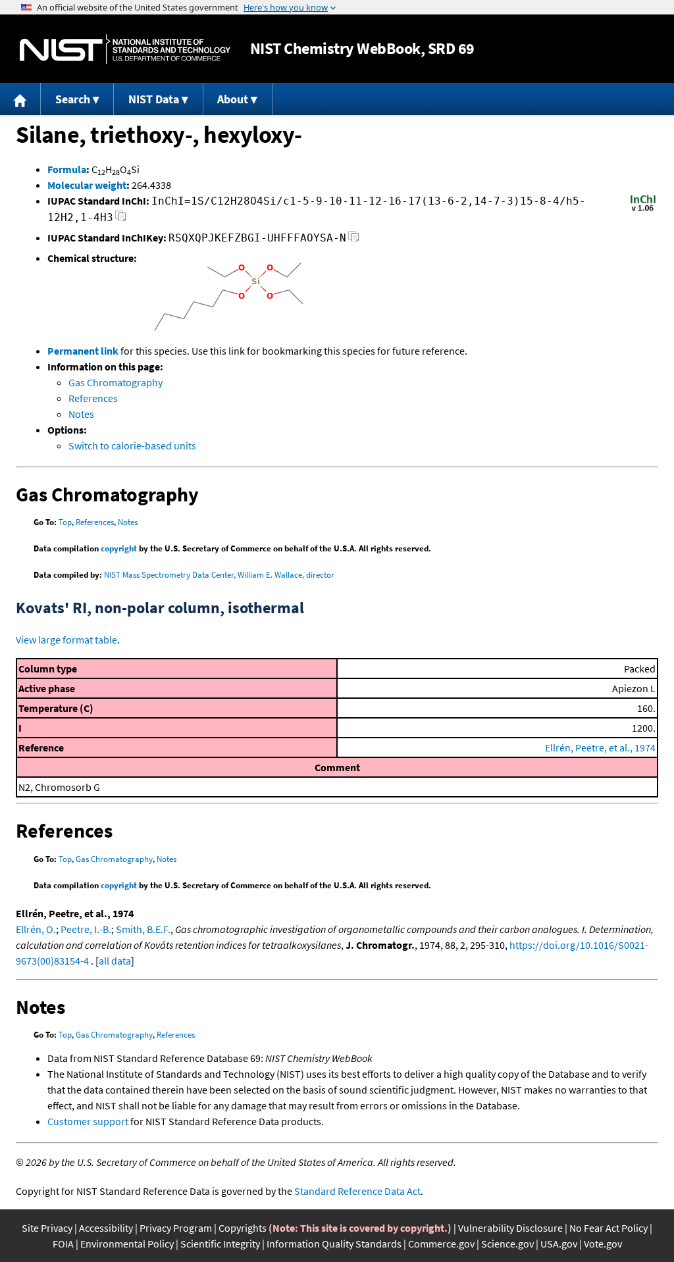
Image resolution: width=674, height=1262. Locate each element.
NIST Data (153, 99)
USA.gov (558, 1243)
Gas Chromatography (115, 382)
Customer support (87, 1121)
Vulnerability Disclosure (510, 1227)
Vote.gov (603, 1243)
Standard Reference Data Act (357, 1191)
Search (72, 99)
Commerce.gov (441, 1243)
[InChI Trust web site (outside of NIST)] (643, 209)
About (232, 99)
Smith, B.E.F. (143, 929)
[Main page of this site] (20, 99)
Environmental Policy (127, 1243)
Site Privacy (47, 1227)
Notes (81, 413)
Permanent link (82, 350)
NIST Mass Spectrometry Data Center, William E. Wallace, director (219, 574)
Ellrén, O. (36, 929)
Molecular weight (86, 184)
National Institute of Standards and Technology (125, 49)
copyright (119, 548)
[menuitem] (20, 99)
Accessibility (106, 1227)
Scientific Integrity (220, 1243)
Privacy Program (176, 1227)
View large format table (66, 639)
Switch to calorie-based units (132, 445)
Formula (66, 169)
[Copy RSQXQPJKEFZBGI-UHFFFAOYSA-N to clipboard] (353, 240)
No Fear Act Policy (608, 1227)
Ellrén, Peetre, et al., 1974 (600, 747)
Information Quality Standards (334, 1243)
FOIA (63, 1243)
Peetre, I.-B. (86, 929)
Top (65, 522)
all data (115, 960)
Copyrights (243, 1227)
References (93, 398)
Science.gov (507, 1243)
